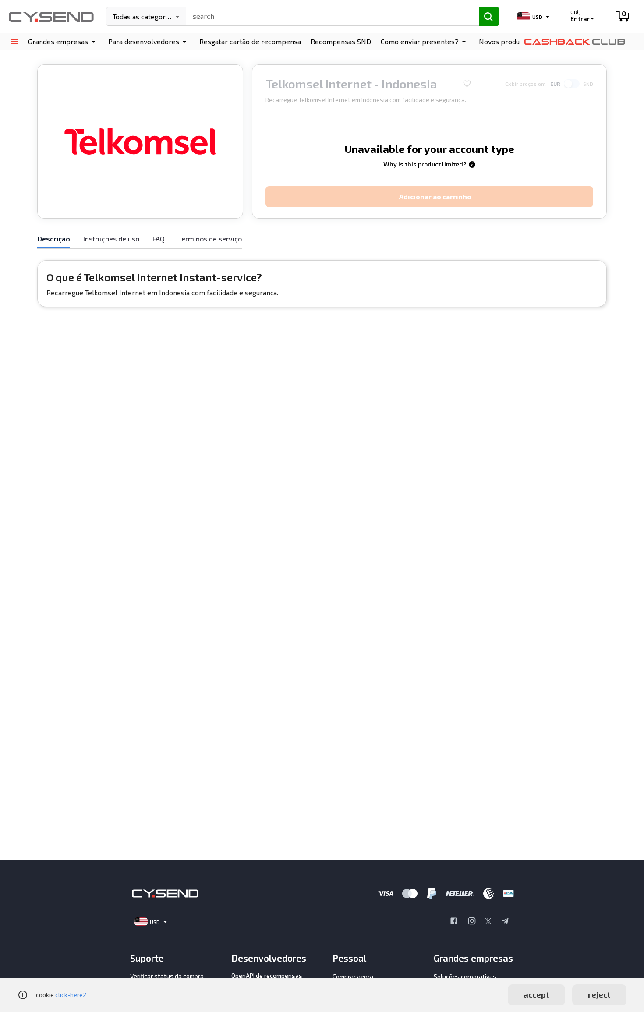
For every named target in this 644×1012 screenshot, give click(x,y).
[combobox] (328, 15)
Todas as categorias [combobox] (143, 16)
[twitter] (488, 921)
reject (599, 994)
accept (536, 994)
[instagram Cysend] (471, 921)
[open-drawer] (14, 42)
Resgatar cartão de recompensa (250, 41)
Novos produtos (504, 41)
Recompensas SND (341, 41)
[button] (63, 41)
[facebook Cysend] (453, 921)
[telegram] (505, 921)
